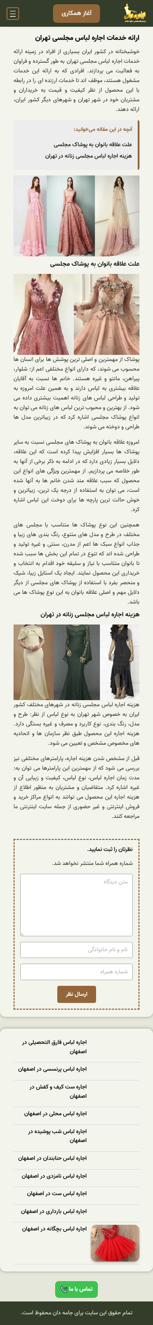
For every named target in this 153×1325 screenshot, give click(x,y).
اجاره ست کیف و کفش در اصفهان (58, 1092)
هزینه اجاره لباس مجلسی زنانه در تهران (88, 156)
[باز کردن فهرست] (12, 13)
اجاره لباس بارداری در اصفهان (54, 1211)
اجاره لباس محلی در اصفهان (55, 1114)
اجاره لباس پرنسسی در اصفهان (52, 1069)
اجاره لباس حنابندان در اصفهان (52, 1158)
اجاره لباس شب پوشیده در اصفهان (57, 1136)
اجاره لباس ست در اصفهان (57, 1193)
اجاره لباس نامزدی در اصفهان (54, 1176)
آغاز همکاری (76, 13)
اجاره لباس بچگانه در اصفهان (54, 1229)
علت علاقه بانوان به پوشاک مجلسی (93, 144)
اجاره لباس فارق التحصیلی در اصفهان (54, 1047)
